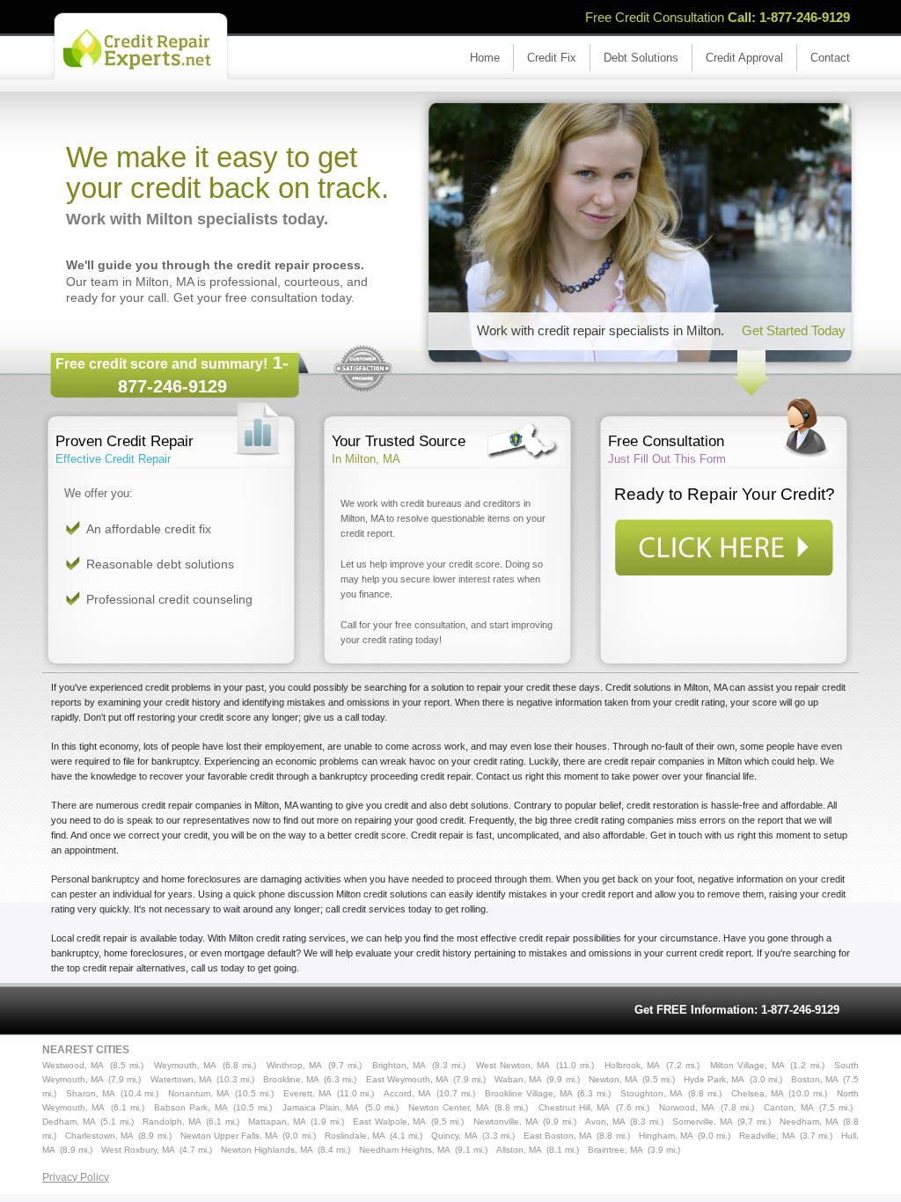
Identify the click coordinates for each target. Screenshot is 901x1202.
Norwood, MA (686, 1107)
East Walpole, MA (389, 1121)
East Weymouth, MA (407, 1079)
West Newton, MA (513, 1065)
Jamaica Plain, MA (321, 1107)
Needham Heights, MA (404, 1149)
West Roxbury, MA (138, 1149)
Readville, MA (767, 1135)
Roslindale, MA (355, 1135)
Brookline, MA (291, 1079)
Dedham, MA (69, 1121)
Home (485, 57)
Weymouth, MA (185, 1065)
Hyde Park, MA (714, 1079)
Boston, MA (815, 1079)
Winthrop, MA (294, 1065)
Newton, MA (613, 1079)
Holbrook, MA (632, 1065)
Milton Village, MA (747, 1065)
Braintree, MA (615, 1149)
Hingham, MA (666, 1135)
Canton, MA (788, 1107)
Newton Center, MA (448, 1107)
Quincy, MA (454, 1135)
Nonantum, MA (199, 1093)
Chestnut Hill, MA (574, 1107)
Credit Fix (551, 57)
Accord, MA (407, 1093)
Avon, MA (605, 1121)
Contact (830, 57)
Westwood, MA (73, 1065)
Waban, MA (518, 1079)
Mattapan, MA (277, 1121)
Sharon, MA (90, 1093)
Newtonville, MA (505, 1121)
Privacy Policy (75, 1177)
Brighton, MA (399, 1065)
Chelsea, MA (757, 1093)
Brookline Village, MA (529, 1093)
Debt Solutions (641, 57)
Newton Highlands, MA (267, 1149)
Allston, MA (519, 1149)
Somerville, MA (702, 1121)
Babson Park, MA (191, 1107)
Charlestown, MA (99, 1135)
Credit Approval (744, 57)
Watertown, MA (181, 1079)
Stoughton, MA (651, 1093)
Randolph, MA (172, 1121)
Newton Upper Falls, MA (229, 1135)
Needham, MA (809, 1121)
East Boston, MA (558, 1135)
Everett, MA (307, 1093)
